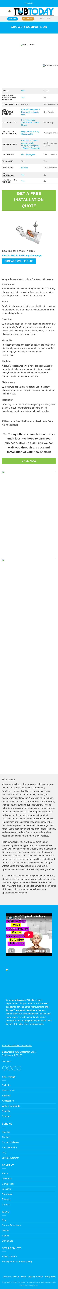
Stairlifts (6, 1111)
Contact (5, 1137)
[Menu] (3, 11)
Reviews (6, 1199)
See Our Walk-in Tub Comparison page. (22, 255)
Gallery (5, 1230)
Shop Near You (9, 1147)
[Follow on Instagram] (9, 1068)
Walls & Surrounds (11, 1106)
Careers (6, 1204)
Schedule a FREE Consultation (17, 1045)
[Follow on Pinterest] (19, 1068)
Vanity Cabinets (9, 1256)
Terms (23, 1277)
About (5, 1173)
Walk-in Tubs (8, 1090)
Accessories (8, 1101)
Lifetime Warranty (10, 1158)
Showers (6, 1096)
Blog (4, 1220)
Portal (52, 1277)
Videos (5, 1236)
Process (6, 1132)
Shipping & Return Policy (38, 1277)
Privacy (16, 1277)
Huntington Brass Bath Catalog (17, 1261)
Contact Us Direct (10, 1142)
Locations (6, 1189)
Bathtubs (6, 1085)
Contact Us (29, 3)
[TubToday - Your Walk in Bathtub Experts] (34, 11)
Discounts (7, 1179)
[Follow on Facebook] (4, 1068)
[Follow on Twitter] (14, 1068)
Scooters (6, 1116)
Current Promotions (11, 1225)
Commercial (8, 1184)
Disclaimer (7, 1277)
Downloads (7, 1241)
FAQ (4, 1153)
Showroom (7, 1194)
